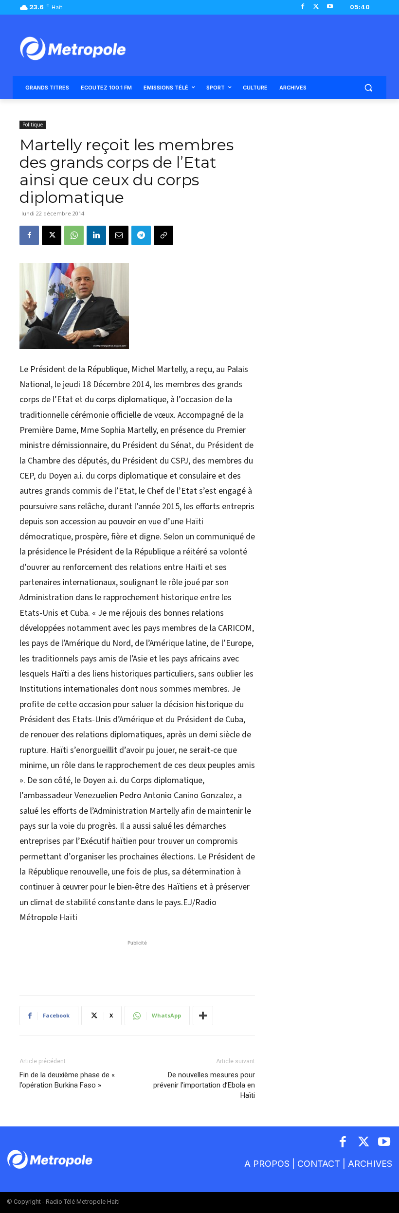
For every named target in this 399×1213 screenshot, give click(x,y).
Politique (32, 124)
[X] (316, 7)
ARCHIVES (370, 1164)
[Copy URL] (163, 235)
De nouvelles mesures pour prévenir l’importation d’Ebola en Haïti (204, 1085)
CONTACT (318, 1164)
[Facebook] (302, 7)
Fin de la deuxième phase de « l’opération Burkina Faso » (67, 1079)
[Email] (118, 235)
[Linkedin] (96, 235)
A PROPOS (267, 1164)
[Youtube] (329, 7)
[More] (203, 1015)
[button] (368, 87)
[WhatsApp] (74, 235)
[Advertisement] (137, 962)
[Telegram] (141, 235)
